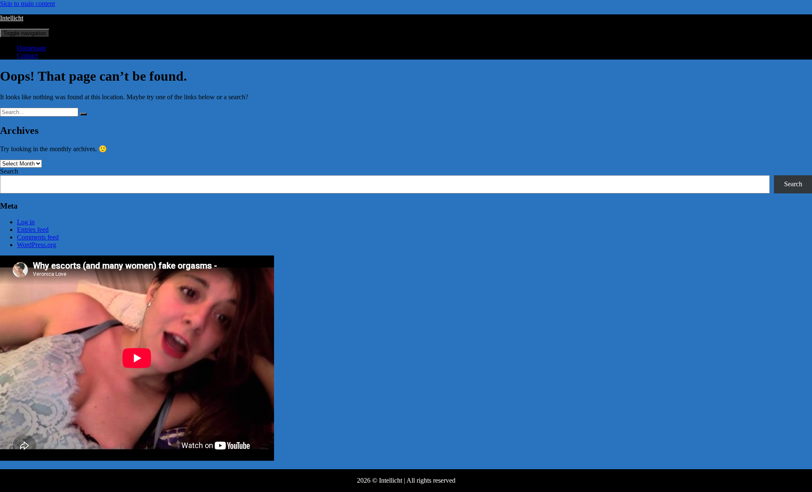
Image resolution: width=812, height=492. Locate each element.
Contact (27, 55)
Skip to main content (27, 3)
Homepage (31, 48)
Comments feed (38, 237)
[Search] (83, 114)
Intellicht (11, 18)
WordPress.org (36, 244)
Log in (26, 222)
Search (9, 171)
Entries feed (33, 229)
